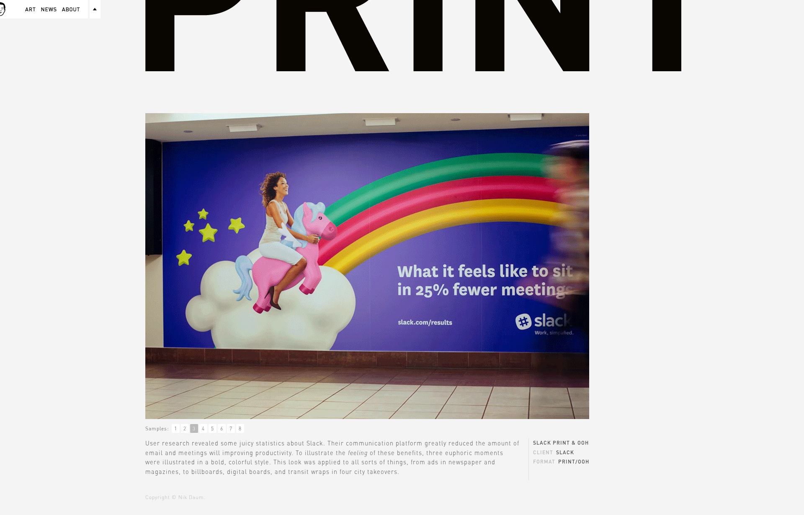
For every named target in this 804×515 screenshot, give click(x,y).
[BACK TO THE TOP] (95, 9)
